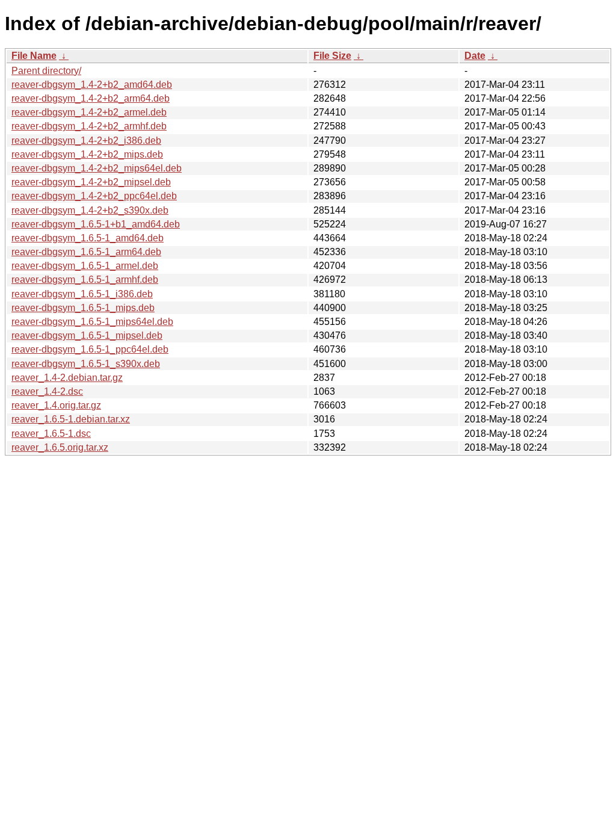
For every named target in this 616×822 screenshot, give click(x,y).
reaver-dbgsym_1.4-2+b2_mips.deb (87, 154)
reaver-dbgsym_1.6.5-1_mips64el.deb (92, 322)
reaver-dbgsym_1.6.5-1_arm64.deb (86, 252)
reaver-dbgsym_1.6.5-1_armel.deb (84, 266)
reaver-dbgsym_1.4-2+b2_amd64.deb (91, 84)
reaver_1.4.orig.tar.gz (56, 405)
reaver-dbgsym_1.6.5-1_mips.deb (83, 308)
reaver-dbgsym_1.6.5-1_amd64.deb (87, 238)
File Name (34, 56)
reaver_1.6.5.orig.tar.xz (59, 447)
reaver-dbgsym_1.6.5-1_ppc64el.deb (89, 349)
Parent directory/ (46, 71)
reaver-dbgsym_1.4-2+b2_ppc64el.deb (94, 196)
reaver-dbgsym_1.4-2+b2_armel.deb (89, 112)
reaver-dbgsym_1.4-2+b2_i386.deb (86, 140)
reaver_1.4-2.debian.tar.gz (67, 377)
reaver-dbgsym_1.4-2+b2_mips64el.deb (96, 168)
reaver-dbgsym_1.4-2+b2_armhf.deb (89, 126)
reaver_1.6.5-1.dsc (51, 433)
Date (474, 56)
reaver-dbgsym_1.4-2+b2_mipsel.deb (91, 182)
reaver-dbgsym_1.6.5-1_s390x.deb (85, 364)
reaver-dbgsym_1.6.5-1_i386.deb (82, 294)
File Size (332, 56)
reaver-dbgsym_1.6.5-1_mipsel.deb (86, 335)
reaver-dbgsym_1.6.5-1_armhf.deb (84, 279)
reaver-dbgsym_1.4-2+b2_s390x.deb (89, 210)
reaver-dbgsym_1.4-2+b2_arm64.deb (90, 98)
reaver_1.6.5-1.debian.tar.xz (70, 419)
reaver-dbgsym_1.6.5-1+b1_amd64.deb (95, 224)
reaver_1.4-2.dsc (47, 391)
